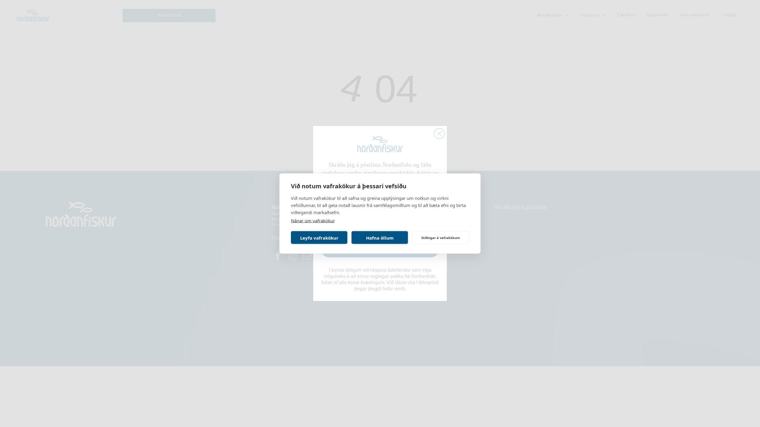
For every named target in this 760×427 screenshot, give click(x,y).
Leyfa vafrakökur (319, 237)
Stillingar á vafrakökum (440, 237)
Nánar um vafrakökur (313, 221)
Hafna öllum (380, 237)
